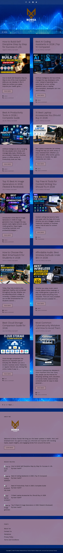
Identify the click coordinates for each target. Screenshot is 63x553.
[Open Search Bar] (60, 32)
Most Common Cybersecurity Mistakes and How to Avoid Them (48, 325)
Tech (5, 378)
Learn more (9, 447)
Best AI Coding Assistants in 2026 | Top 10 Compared (48, 44)
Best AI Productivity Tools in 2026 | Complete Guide (12, 115)
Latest (5, 96)
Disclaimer (7, 534)
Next (11, 405)
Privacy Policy (8, 537)
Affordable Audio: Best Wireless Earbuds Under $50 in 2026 (48, 255)
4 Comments (40, 239)
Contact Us (8, 531)
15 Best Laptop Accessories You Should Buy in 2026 (48, 115)
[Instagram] (29, 2)
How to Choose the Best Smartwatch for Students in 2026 (13, 255)
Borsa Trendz (53, 550)
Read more (7, 91)
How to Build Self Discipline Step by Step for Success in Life (14, 44)
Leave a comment (9, 98)
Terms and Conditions (11, 540)
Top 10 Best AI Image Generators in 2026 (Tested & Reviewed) (13, 184)
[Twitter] (36, 2)
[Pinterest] (33, 2)
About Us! (7, 528)
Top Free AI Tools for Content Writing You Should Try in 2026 (46, 184)
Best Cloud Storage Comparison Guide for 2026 (13, 325)
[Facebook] (26, 2)
